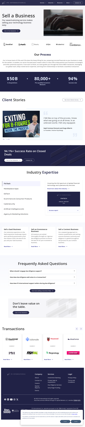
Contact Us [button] (38, 380)
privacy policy (74, 414)
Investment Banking (54, 378)
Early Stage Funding (54, 388)
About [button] (37, 378)
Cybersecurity (9, 204)
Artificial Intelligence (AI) (14, 209)
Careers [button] (37, 383)
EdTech (7, 194)
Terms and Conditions (71, 381)
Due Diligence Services (55, 385)
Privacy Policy (72, 378)
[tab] (21, 183)
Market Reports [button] (37, 387)
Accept (65, 421)
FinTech (7, 184)
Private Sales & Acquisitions (52, 381)
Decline (75, 421)
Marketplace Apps (11, 189)
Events (37, 390)
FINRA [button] (75, 400)
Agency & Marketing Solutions (16, 214)
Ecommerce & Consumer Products (18, 199)
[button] (43, 2)
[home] (14, 2)
